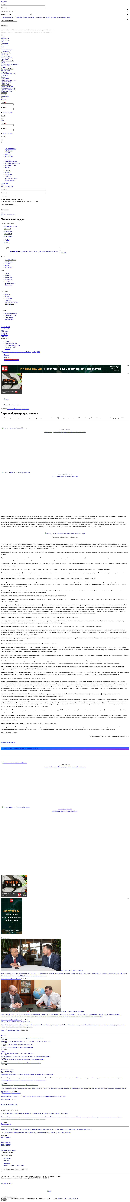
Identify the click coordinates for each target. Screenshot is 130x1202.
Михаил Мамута (16, 1030)
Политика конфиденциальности (14, 1165)
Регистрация (4, 183)
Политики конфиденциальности (68, 1198)
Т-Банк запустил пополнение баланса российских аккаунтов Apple (21, 1063)
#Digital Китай (5, 40)
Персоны (7, 160)
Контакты (7, 1163)
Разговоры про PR (10, 165)
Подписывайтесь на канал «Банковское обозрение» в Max (20, 748)
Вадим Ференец (5, 1091)
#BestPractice (4, 335)
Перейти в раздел (6, 1124)
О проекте (7, 1158)
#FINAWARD (5, 43)
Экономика (48, 251)
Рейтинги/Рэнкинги (11, 161)
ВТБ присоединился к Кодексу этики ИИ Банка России (17, 1053)
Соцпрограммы (9, 180)
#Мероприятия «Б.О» (7, 61)
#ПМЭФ (3, 67)
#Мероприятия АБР (7, 86)
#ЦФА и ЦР (4, 75)
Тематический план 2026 (11, 360)
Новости (7, 170)
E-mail (3, 102)
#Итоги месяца (5, 56)
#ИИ (2, 48)
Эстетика (55, 251)
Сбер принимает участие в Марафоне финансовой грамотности (73, 1129)
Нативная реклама (10, 315)
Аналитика (8, 174)
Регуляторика (24, 251)
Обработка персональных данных (12, 199)
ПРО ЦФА (8, 152)
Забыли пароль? (7, 112)
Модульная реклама (11, 313)
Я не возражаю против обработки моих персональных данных (22, 201)
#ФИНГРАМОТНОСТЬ (8, 73)
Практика (8, 176)
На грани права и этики (24, 1021)
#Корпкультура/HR (6, 58)
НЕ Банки (17, 251)
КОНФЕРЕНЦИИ (10, 149)
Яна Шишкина (5, 1099)
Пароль (4, 107)
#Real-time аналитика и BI (8, 80)
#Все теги (4, 336)
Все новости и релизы (7, 1070)
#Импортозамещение (7, 50)
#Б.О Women (4, 45)
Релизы (7, 172)
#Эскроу (3, 77)
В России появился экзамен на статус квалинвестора (17, 1047)
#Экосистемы (5, 96)
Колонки (7, 167)
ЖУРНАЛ (8, 154)
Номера (6, 355)
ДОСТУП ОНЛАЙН (7, 186)
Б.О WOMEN (9, 156)
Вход (2, 120)
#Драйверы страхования (8, 89)
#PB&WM (4, 93)
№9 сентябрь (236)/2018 (8, 742)
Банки (12, 251)
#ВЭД (2, 46)
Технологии (31, 251)
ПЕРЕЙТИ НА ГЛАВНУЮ (9, 1104)
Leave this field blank (7, 20)
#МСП (3, 62)
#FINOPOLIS (5, 83)
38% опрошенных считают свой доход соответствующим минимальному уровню (25, 1056)
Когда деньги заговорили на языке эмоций (41, 1074)
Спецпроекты (9, 317)
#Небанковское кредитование (10, 64)
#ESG (2, 42)
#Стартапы (4, 72)
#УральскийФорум (6, 81)
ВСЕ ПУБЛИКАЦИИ (7, 1071)
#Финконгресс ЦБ (6, 91)
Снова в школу (16, 1093)
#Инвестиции (5, 51)
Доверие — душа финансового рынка (72, 1011)
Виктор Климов (16, 979)
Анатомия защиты (19, 1085)
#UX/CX (3, 94)
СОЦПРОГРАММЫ (7, 1129)
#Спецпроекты (5, 70)
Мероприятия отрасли (11, 178)
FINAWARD (8, 151)
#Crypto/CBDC (5, 38)
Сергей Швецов (16, 1020)
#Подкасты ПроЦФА (7, 69)
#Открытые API (5, 66)
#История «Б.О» (6, 53)
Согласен (3, 1200)
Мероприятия (9, 319)
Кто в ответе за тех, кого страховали (72, 970)
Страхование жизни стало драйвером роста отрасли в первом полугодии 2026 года (26, 1041)
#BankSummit (5, 78)
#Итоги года (4, 54)
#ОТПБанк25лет (6, 85)
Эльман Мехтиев (6, 979)
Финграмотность (40, 251)
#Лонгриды (4, 59)
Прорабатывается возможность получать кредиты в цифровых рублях (22, 1038)
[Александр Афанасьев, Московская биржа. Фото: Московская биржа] (65, 533)
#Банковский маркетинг (8, 88)
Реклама (6, 1160)
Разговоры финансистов (12, 163)
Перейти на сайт (6, 1142)
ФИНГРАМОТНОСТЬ (7, 1113)
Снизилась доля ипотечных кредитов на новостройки (17, 1044)
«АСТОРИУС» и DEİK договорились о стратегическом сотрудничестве (22, 1059)
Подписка (4, 1)
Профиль (3, 99)
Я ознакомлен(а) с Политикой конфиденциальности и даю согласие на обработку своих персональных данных (36, 17)
